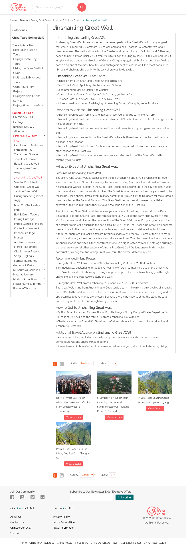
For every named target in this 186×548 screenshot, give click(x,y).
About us (15, 516)
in (33, 497)
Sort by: (74, 363)
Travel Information (63, 527)
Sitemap (15, 533)
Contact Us (17, 522)
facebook (12, 497)
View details (73, 417)
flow (22, 497)
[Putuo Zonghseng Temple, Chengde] (114, 383)
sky (43, 497)
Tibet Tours (81, 542)
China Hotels (64, 542)
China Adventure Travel (104, 542)
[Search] (81, 7)
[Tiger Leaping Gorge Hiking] (155, 383)
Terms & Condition (64, 522)
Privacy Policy (61, 516)
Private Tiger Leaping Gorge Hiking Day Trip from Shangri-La (72, 453)
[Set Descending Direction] (94, 363)
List (62, 364)
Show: (104, 363)
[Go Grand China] (19, 7)
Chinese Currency (20, 527)
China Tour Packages (41, 542)
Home (13, 20)
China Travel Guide (155, 542)
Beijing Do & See (40, 20)
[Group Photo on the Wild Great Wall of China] (73, 383)
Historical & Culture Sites (65, 20)
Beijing (24, 20)
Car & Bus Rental (131, 542)
